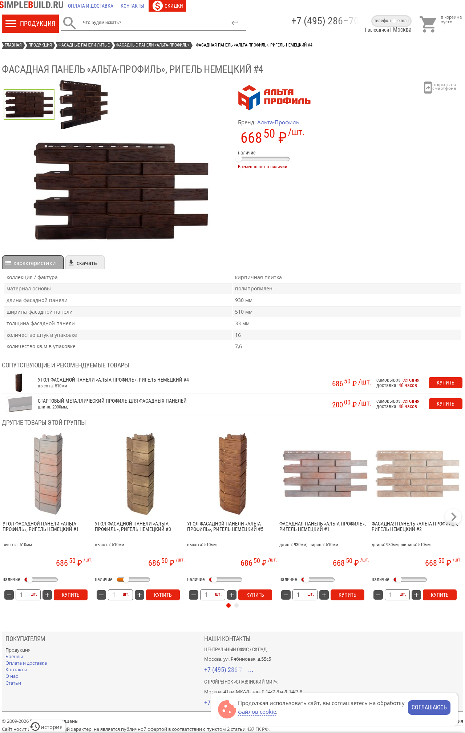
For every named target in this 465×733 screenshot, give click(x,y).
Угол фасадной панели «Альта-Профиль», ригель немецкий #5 (225, 526)
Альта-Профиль (278, 122)
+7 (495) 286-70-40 (229, 669)
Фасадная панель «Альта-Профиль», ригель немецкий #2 (415, 526)
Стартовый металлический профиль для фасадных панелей (112, 401)
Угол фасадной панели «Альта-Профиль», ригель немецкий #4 (113, 380)
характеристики (34, 262)
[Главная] (33, 6)
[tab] (33, 262)
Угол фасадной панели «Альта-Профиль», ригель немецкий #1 (41, 526)
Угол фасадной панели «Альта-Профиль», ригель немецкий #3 (133, 526)
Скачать (87, 262)
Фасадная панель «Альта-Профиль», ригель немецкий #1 (322, 526)
